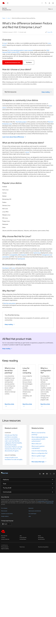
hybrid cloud (37, 253)
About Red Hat (4, 535)
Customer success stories (7, 513)
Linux (8, 18)
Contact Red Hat (23, 537)
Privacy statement (4, 547)
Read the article (9, 404)
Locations (3, 537)
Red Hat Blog (40, 537)
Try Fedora (29, 62)
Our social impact (32, 513)
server (27, 152)
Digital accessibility (5, 548)
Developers (5, 268)
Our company (4, 508)
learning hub (21, 259)
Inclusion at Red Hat (5, 539)
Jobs (30, 516)
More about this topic (38, 462)
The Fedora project (21, 122)
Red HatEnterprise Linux (6, 9)
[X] (50, 474)
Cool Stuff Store (23, 539)
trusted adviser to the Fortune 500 (45, 501)
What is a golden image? (38, 456)
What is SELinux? (37, 443)
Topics (3, 18)
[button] (49, 32)
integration (23, 255)
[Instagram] (54, 474)
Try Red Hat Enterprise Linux (12, 62)
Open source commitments (35, 511)
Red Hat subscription (10, 303)
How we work (4, 511)
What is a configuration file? (39, 453)
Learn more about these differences (13, 137)
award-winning (49, 502)
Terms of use (22, 547)
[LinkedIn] (40, 474)
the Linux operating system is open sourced (20, 50)
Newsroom (31, 508)
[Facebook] (47, 474)
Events (39, 535)
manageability (14, 255)
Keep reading (46, 92)
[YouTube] (43, 474)
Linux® (5, 43)
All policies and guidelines (43, 547)
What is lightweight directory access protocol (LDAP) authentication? (40, 439)
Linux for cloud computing (39, 451)
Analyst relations (5, 516)
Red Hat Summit (41, 539)
